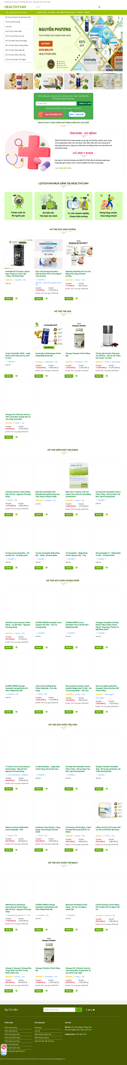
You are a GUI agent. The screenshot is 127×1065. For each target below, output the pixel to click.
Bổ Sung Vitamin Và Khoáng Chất (17, 17)
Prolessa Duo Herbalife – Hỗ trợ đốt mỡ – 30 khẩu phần (17, 554)
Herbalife (18, 280)
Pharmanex (79, 362)
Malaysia (25, 775)
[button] (116, 7)
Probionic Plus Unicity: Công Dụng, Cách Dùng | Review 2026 (48, 829)
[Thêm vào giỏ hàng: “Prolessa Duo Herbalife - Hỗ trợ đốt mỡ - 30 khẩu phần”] (16, 567)
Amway (77, 280)
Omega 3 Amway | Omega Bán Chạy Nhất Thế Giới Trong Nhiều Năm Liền (18, 970)
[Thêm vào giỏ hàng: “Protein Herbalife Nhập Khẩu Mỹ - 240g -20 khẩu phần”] (46, 567)
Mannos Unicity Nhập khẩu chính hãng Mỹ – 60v (16, 828)
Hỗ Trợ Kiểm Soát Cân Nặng (16, 41)
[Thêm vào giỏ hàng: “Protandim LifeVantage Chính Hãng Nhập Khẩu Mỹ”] (46, 375)
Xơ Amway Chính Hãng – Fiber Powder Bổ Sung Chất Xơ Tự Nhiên (78, 829)
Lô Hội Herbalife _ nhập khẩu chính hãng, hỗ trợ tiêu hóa (48, 768)
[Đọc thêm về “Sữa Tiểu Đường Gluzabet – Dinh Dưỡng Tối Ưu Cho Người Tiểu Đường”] (46, 298)
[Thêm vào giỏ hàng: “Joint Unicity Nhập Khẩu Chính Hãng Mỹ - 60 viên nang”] (46, 711)
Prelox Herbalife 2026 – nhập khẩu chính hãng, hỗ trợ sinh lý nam (17, 355)
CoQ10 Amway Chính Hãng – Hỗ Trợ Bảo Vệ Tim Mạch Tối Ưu (108, 907)
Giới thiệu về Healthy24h (66, 12)
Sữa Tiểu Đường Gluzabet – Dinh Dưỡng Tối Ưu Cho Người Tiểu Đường (48, 273)
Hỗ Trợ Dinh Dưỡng (12, 22)
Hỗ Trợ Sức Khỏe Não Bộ (14, 50)
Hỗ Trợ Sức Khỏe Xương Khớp (16, 45)
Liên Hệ (87, 12)
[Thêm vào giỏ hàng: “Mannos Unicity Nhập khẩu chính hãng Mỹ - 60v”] (16, 849)
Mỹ (24, 280)
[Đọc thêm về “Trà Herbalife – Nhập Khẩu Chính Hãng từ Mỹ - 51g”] (76, 567)
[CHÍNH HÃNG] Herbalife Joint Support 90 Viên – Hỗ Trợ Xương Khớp (48, 624)
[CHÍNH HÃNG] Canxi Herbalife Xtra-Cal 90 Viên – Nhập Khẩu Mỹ (78, 624)
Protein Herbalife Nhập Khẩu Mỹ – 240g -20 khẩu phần (48, 554)
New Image (109, 694)
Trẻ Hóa (8, 27)
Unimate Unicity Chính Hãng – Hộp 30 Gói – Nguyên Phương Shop (18, 494)
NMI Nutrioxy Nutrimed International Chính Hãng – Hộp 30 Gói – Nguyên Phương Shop (18, 908)
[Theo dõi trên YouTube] (93, 1010)
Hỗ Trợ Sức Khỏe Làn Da (14, 36)
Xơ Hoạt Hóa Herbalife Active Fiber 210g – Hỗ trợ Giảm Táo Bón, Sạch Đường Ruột (108, 494)
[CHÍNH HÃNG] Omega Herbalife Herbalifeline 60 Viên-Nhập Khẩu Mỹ (16, 688)
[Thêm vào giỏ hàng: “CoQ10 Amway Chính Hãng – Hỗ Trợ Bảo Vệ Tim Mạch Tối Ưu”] (106, 929)
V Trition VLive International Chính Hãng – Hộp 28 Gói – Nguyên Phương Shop (17, 769)
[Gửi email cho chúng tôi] (89, 1010)
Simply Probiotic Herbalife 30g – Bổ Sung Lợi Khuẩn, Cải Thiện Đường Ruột (108, 769)
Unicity (17, 423)
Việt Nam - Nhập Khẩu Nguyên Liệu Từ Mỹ (48, 283)
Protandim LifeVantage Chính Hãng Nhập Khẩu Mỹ (48, 354)
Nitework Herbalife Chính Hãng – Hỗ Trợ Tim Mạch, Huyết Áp (76, 907)
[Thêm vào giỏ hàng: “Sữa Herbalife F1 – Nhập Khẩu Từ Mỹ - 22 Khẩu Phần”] (106, 567)
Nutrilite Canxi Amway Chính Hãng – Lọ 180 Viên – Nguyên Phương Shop (17, 624)
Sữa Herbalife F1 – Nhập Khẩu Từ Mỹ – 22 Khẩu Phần (108, 554)
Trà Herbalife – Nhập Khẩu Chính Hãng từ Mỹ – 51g (77, 554)
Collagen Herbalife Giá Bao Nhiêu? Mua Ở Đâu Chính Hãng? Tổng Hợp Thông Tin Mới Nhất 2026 (107, 625)
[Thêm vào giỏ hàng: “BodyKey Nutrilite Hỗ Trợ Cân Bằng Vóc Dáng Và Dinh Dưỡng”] (76, 298)
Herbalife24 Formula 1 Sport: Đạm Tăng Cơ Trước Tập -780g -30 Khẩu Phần (17, 273)
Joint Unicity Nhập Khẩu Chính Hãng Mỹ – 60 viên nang (46, 688)
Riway (107, 362)
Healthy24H (42, 12)
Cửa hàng (51, 12)
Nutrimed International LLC (17, 915)
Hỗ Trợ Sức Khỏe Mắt (13, 31)
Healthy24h (13, 7)
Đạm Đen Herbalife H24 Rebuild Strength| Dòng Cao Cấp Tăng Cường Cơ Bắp (48, 494)
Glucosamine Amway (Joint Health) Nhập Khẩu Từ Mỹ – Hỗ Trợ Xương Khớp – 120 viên (78, 688)
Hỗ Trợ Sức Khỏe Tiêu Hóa (15, 55)
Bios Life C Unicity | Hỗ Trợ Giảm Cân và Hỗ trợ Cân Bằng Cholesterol (78, 494)
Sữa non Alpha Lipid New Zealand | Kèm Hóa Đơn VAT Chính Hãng (107, 688)
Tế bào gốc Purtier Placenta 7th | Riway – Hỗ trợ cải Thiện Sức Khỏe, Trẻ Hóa (108, 355)
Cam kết (80, 12)
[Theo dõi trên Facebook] (86, 1010)
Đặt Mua (8, 298)
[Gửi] (99, 7)
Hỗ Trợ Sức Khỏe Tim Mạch (15, 60)
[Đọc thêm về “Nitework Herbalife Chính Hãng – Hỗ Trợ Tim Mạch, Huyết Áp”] (76, 929)
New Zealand (116, 362)
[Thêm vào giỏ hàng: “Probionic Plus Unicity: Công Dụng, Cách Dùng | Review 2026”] (46, 849)
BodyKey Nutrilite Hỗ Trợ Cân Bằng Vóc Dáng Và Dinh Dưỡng (78, 273)
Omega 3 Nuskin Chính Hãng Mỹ (78, 354)
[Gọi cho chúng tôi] (91, 1010)
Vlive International (14, 775)
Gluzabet (41, 280)
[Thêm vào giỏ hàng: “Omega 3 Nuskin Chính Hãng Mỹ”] (76, 375)
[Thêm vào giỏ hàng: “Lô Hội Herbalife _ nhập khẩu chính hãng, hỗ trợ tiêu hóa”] (46, 788)
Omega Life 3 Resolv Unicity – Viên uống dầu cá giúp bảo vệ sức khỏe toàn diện (18, 416)
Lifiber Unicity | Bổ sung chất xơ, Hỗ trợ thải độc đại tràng (108, 828)
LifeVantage (49, 362)
